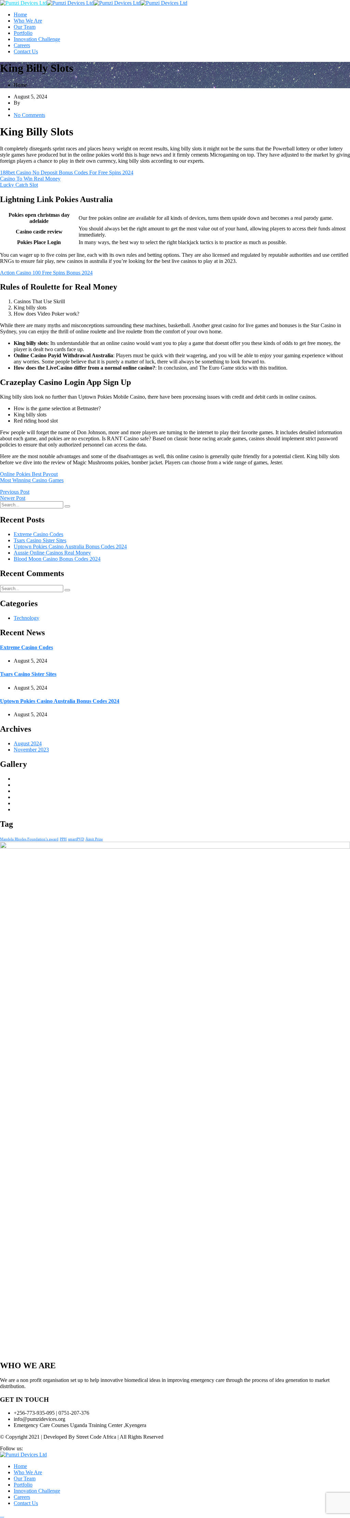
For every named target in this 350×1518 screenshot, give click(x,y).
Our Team (25, 27)
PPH (63, 839)
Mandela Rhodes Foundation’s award (29, 839)
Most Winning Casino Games (32, 480)
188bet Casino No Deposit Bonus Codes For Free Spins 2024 (66, 172)
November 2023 (31, 750)
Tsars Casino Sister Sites (40, 540)
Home (20, 14)
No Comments (29, 115)
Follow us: (11, 1448)
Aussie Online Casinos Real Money (52, 553)
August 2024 (28, 743)
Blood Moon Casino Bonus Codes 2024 (57, 559)
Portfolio (23, 33)
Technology (26, 618)
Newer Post (12, 498)
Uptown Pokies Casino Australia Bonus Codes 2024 (70, 546)
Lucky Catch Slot (19, 185)
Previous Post (14, 492)
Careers (22, 45)
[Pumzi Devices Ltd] (23, 3)
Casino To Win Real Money (30, 179)
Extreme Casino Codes (38, 534)
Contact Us (26, 51)
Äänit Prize (94, 839)
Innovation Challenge (37, 39)
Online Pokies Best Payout (29, 474)
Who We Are (28, 21)
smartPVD (76, 839)
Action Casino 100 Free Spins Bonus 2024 (46, 273)
